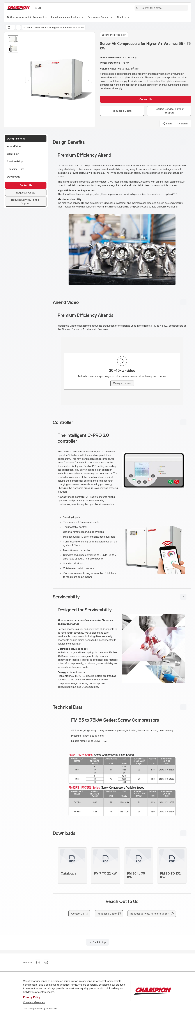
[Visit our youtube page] (46, 962)
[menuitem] (27, 17)
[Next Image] (89, 80)
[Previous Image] (28, 80)
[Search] (137, 8)
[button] (122, 142)
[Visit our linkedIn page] (38, 962)
